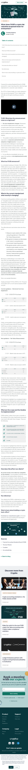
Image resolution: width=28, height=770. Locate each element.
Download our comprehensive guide (10, 516)
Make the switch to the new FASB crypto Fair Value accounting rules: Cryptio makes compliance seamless (13, 628)
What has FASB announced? (8, 50)
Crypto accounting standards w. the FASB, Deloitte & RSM (13, 598)
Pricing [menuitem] (3, 721)
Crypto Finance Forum (9, 593)
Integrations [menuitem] (5, 723)
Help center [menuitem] (17, 719)
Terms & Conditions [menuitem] (19, 731)
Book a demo (20, 2)
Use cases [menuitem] (4, 717)
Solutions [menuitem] (4, 719)
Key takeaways (5, 69)
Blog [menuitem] (3, 733)
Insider (5, 21)
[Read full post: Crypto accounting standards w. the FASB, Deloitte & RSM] (14, 584)
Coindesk (5, 547)
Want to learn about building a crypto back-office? (14, 72)
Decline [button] (16, 767)
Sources (4, 76)
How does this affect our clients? (9, 65)
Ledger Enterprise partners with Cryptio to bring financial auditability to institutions (13, 660)
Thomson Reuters (7, 545)
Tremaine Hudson (10, 32)
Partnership (6, 654)
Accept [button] (11, 767)
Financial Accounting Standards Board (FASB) (14, 542)
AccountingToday (7, 550)
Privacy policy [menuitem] (18, 733)
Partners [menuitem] (4, 731)
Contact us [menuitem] (17, 717)
